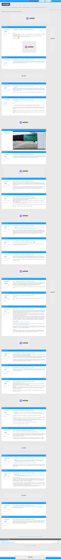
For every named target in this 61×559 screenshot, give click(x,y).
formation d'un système (39, 536)
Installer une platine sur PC (4, 540)
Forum (4, 7)
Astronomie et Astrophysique (26, 7)
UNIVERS (20, 7)
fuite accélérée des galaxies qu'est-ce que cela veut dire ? (27, 536)
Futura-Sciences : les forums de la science (12, 7)
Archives (32, 7)
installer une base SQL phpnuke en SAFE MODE (7, 542)
